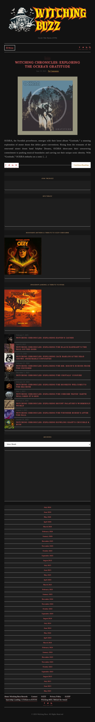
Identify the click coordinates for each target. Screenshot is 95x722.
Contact (34, 696)
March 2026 (47, 527)
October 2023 (47, 667)
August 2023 (47, 676)
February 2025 (47, 589)
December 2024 (47, 599)
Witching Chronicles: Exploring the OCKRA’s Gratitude (47, 64)
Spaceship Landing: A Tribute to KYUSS (21, 700)
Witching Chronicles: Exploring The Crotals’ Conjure (49, 375)
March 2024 (47, 643)
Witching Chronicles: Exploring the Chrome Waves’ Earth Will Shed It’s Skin (51, 395)
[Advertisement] (47, 477)
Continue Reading (81, 165)
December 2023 (47, 657)
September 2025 (47, 556)
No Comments (53, 71)
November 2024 (47, 604)
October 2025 (47, 551)
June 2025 (47, 570)
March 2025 (47, 585)
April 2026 (47, 522)
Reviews (47, 57)
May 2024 (47, 633)
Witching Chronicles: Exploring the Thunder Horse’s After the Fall (52, 414)
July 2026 (47, 507)
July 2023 (47, 681)
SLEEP (67, 696)
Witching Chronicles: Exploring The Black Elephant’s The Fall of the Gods (51, 348)
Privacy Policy (55, 696)
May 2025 (47, 575)
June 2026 (47, 512)
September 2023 (47, 672)
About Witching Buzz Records (15, 696)
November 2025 (47, 546)
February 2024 (47, 647)
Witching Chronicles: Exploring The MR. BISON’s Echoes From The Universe (53, 367)
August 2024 (47, 618)
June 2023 (47, 686)
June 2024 (47, 628)
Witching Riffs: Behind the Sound (54, 700)
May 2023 (47, 691)
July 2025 (47, 565)
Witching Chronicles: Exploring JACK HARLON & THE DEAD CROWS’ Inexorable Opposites (50, 357)
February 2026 (47, 531)
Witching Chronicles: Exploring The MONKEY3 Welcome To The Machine (51, 385)
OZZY (43, 696)
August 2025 (47, 560)
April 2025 (47, 580)
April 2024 (47, 638)
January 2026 (48, 536)
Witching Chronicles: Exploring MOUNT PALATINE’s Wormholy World (53, 404)
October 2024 (47, 609)
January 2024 (48, 652)
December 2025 (47, 541)
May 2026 (47, 517)
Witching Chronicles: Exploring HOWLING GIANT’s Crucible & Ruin (52, 423)
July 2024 (47, 623)
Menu (10, 48)
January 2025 (48, 594)
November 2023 (47, 662)
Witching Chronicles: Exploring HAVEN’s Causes (45, 338)
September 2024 (47, 614)
